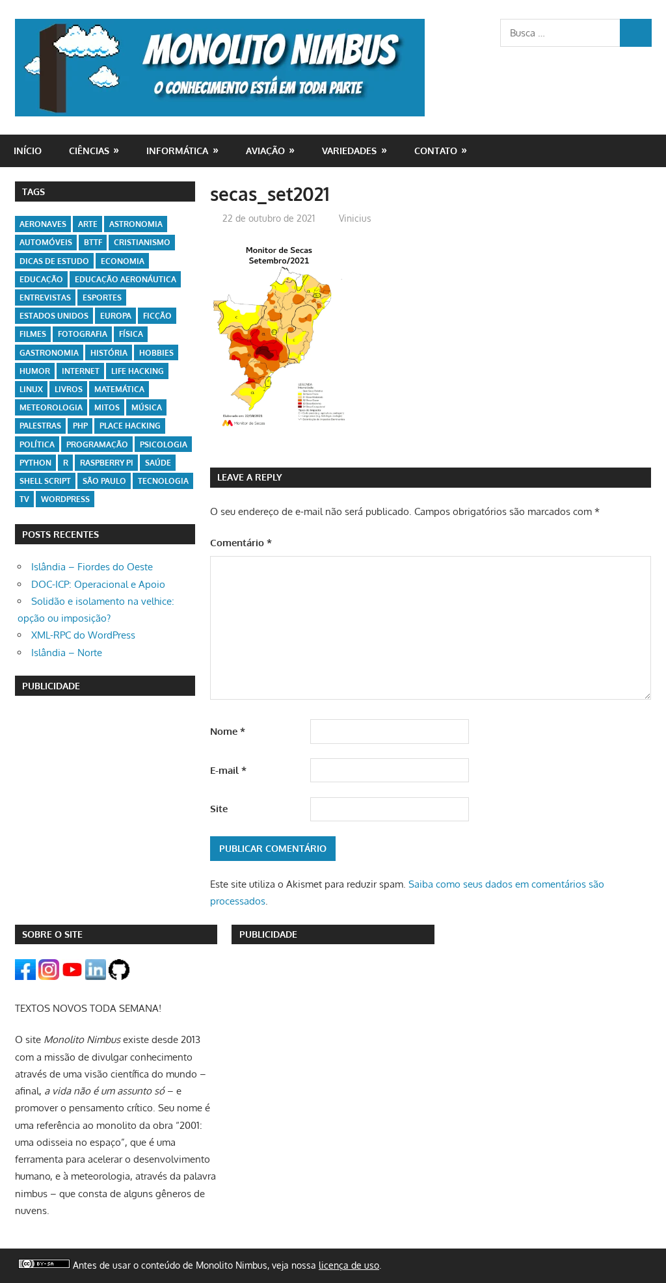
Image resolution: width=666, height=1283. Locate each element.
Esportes (102, 297)
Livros (69, 389)
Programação (97, 444)
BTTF (93, 242)
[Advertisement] (105, 792)
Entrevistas (45, 297)
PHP (80, 425)
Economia (122, 261)
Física (131, 334)
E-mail (228, 770)
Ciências (89, 150)
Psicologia (163, 444)
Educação (41, 279)
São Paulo (104, 481)
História (108, 353)
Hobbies (156, 353)
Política (37, 444)
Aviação (265, 150)
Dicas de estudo (54, 261)
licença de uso (349, 1265)
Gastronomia (49, 353)
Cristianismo (142, 242)
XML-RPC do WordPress (83, 635)
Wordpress (65, 499)
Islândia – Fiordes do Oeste (92, 567)
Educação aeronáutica (125, 279)
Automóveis (46, 242)
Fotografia (82, 334)
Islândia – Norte (66, 652)
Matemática (119, 389)
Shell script (45, 481)
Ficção (157, 316)
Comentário (241, 542)
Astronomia (136, 224)
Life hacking (137, 371)
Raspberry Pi (106, 463)
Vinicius (355, 218)
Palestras (40, 425)
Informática (177, 150)
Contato (435, 150)
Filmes (33, 334)
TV (24, 499)
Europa (115, 316)
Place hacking (130, 425)
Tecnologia (163, 481)
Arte (88, 224)
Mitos (107, 407)
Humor (35, 371)
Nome (227, 731)
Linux (31, 389)
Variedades (349, 150)
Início (28, 150)
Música (146, 407)
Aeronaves (43, 224)
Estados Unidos (54, 316)
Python (35, 463)
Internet (81, 371)
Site (219, 808)
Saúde (158, 463)
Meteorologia (51, 407)
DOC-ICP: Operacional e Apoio (98, 584)
